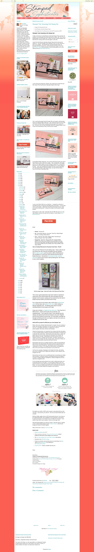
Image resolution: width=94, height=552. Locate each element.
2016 (19, 284)
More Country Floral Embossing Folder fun (23, 212)
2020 (19, 183)
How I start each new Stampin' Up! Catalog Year (23, 255)
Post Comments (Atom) (52, 528)
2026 (19, 173)
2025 (19, 175)
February (21, 204)
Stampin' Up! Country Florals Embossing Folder (22, 220)
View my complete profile (22, 53)
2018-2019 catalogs (45, 439)
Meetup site (43, 442)
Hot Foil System (67, 18)
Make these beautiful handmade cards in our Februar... (23, 242)
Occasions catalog (37, 47)
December (21, 187)
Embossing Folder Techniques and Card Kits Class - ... (23, 225)
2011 (19, 292)
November (21, 188)
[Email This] (52, 480)
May (20, 199)
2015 (19, 285)
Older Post (62, 525)
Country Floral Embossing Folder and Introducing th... (22, 208)
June (20, 197)
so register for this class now (49, 310)
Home (19, 18)
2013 (19, 289)
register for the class (49, 304)
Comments (72, 41)
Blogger (49, 549)
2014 (19, 287)
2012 (19, 291)
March (20, 202)
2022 (19, 180)
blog (62, 441)
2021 (19, 182)
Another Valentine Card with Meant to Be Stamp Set (23, 275)
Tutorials (41, 18)
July (20, 195)
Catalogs (29, 18)
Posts (71, 39)
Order (24, 18)
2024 (19, 176)
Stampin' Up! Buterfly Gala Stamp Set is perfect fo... (22, 271)
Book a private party (49, 18)
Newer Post (36, 525)
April (20, 201)
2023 (19, 178)
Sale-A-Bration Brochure (45, 48)
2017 (19, 282)
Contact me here (53, 423)
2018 (19, 280)
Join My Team (58, 18)
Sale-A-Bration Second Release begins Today (22, 246)
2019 (19, 185)
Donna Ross (23, 23)
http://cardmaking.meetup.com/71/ (54, 457)
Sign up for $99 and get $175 (52, 434)
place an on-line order (40, 432)
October (21, 190)
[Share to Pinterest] (57, 480)
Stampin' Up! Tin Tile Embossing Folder (22, 216)
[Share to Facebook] (56, 480)
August (20, 194)
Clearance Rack (38, 445)
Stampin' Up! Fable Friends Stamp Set (22, 233)
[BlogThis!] (53, 480)
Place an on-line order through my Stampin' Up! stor (47, 458)
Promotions (35, 18)
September (21, 192)
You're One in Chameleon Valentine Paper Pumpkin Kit (22, 251)
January (21, 278)
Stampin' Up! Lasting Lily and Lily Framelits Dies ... (22, 260)
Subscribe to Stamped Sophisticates (55, 538)
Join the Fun (47, 427)
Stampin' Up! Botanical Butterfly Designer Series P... (22, 265)
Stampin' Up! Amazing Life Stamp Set (51, 482)
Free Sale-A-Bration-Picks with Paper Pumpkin (46, 437)
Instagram (38, 443)
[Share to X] (55, 480)
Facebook (43, 443)
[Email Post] (50, 480)
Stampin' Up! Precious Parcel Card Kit (22, 229)
